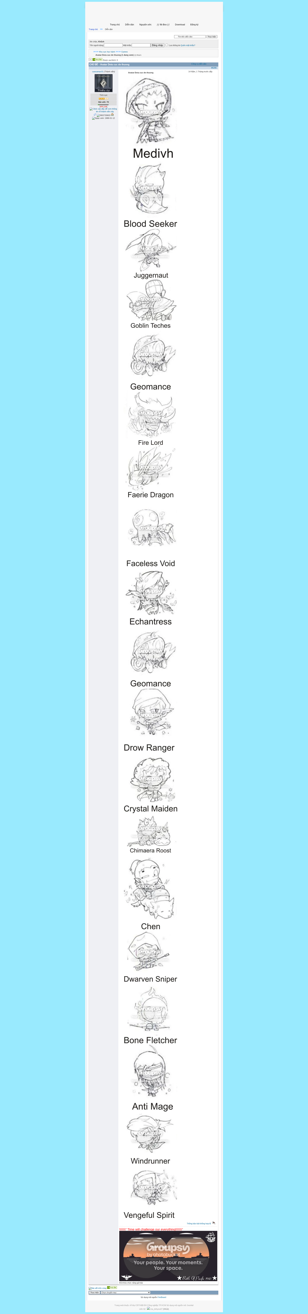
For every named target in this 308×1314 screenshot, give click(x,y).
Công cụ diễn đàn (198, 64)
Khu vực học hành (107, 52)
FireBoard (162, 1297)
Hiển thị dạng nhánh (127, 35)
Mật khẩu (127, 45)
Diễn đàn (129, 24)
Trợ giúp (152, 35)
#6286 (214, 68)
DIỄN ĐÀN (111, 35)
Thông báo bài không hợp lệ (199, 1223)
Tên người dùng (96, 45)
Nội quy (142, 35)
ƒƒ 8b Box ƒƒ (163, 24)
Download (180, 24)
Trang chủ (115, 24)
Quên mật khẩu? (188, 45)
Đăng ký (194, 24)
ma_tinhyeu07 (159, 1309)
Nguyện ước (145, 24)
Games (124, 52)
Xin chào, (97, 41)
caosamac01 (97, 71)
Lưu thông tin (175, 45)
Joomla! (190, 1305)
